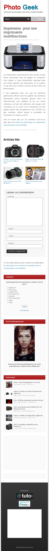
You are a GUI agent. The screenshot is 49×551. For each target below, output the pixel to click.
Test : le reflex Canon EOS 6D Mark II (12, 182)
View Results (24, 310)
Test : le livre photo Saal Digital (34, 182)
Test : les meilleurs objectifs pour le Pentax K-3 (26, 425)
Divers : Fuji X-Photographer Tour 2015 (27, 382)
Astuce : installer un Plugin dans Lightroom (28, 415)
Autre (11, 302)
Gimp (11, 300)
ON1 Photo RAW (14, 298)
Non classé (29, 40)
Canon (26, 130)
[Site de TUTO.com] (24, 498)
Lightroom (12, 288)
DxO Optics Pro (14, 294)
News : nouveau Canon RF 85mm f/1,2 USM (35, 160)
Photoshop (13, 290)
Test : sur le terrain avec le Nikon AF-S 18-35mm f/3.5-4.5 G (28, 408)
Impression (33, 130)
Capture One (13, 292)
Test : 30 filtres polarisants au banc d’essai (28, 400)
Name (11, 229)
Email (11, 236)
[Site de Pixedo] (24, 506)
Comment (10, 197)
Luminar (11, 296)
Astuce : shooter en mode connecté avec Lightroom (28, 392)
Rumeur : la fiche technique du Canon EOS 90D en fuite (13, 161)
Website (11, 243)
